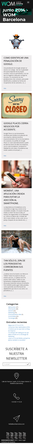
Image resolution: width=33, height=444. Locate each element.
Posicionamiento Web (14, 314)
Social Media (12, 316)
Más (5, 88)
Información (11, 309)
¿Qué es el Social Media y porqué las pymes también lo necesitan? (19, 339)
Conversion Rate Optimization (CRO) (19, 327)
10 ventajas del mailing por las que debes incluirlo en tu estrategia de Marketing (18, 334)
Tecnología (11, 318)
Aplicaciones (12, 307)
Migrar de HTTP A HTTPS (15, 325)
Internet (10, 311)
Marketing (11, 312)
